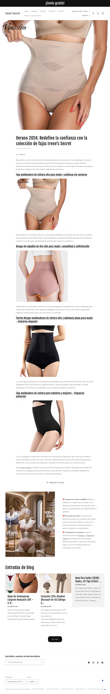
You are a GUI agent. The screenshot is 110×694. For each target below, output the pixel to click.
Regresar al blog (57, 482)
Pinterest (81, 535)
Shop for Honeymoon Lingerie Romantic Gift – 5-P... (21, 600)
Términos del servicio (67, 689)
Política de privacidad (53, 689)
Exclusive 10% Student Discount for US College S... (53, 600)
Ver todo (55, 639)
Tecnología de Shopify (24, 689)
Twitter (65, 538)
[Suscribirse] (41, 662)
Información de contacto (94, 689)
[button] (93, 13)
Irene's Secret (26, 467)
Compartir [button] (21, 154)
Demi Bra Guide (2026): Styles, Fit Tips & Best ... (88, 579)
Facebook (90, 535)
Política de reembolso (38, 689)
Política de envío (80, 689)
